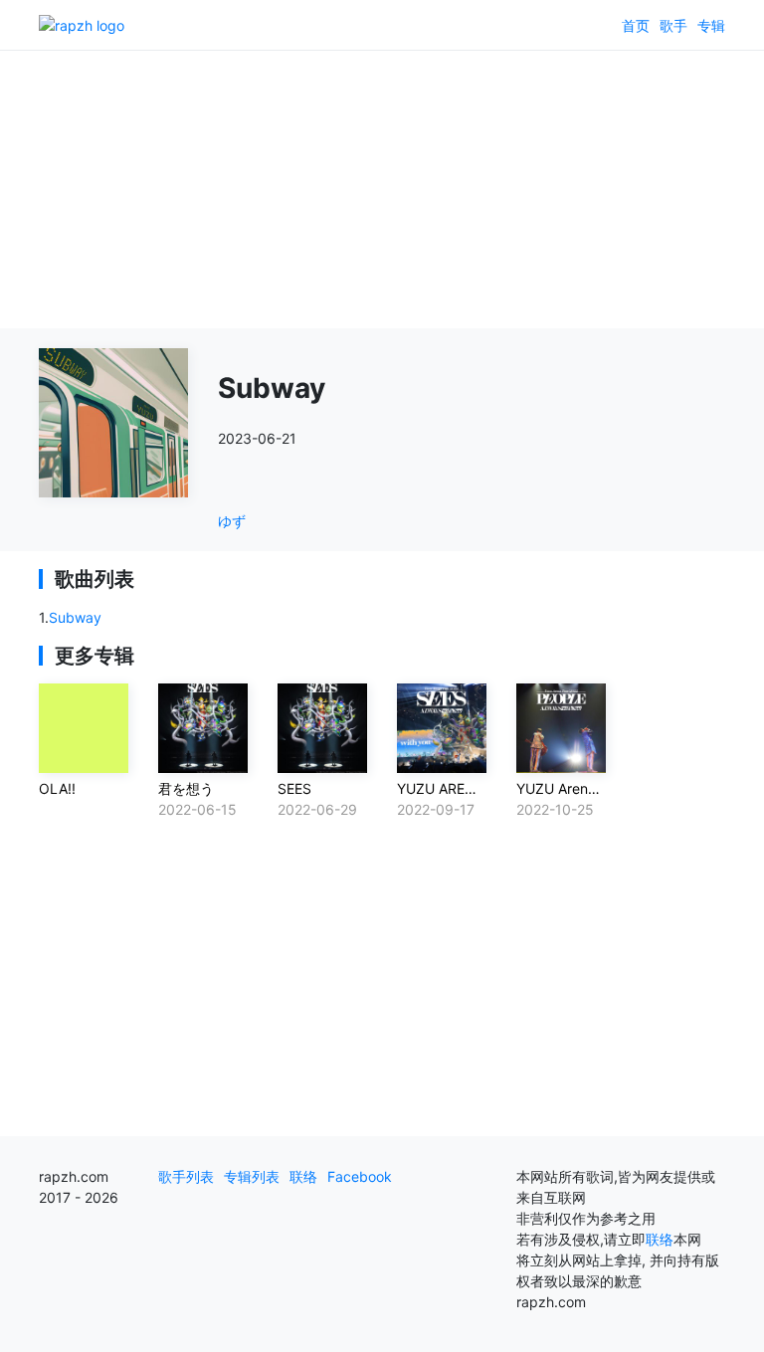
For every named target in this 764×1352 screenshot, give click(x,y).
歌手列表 (186, 1176)
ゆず (232, 520)
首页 (636, 25)
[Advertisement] (382, 189)
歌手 (673, 25)
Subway (75, 617)
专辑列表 (252, 1176)
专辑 (711, 25)
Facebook (359, 1176)
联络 (303, 1176)
